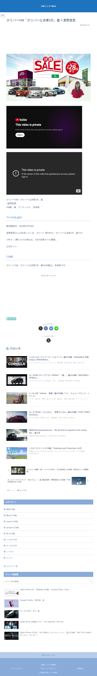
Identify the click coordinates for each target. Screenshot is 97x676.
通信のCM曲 (11, 515)
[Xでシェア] (41, 328)
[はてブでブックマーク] (51, 328)
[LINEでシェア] (56, 328)
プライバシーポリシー (48, 668)
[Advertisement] (48, 39)
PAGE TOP (49, 655)
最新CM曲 (10, 509)
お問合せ (80, 668)
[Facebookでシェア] (46, 328)
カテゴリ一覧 (12, 566)
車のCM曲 (12, 319)
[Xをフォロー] (48, 340)
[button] (91, 581)
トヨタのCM (11, 539)
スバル (9, 558)
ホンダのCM (11, 546)
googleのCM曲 (12, 527)
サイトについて (17, 668)
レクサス (10, 552)
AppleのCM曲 (12, 521)
